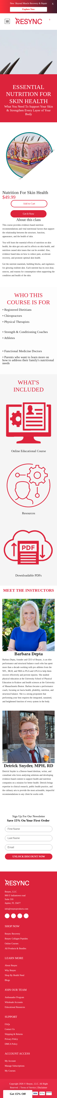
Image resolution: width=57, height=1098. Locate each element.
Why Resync (10, 970)
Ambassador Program (14, 997)
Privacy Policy (11, 1039)
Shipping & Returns (14, 1034)
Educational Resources (15, 1007)
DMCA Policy (11, 1044)
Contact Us (10, 1029)
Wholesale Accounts (14, 1002)
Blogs (7, 980)
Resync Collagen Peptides (16, 938)
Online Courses (11, 943)
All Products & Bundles (15, 948)
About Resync (11, 965)
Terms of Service (28, 1087)
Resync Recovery (12, 934)
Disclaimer (42, 1087)
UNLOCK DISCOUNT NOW (29, 856)
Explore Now (28, 9)
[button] (17, 1094)
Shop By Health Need (14, 975)
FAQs (7, 1024)
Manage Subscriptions (14, 1066)
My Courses (10, 1071)
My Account (10, 1061)
